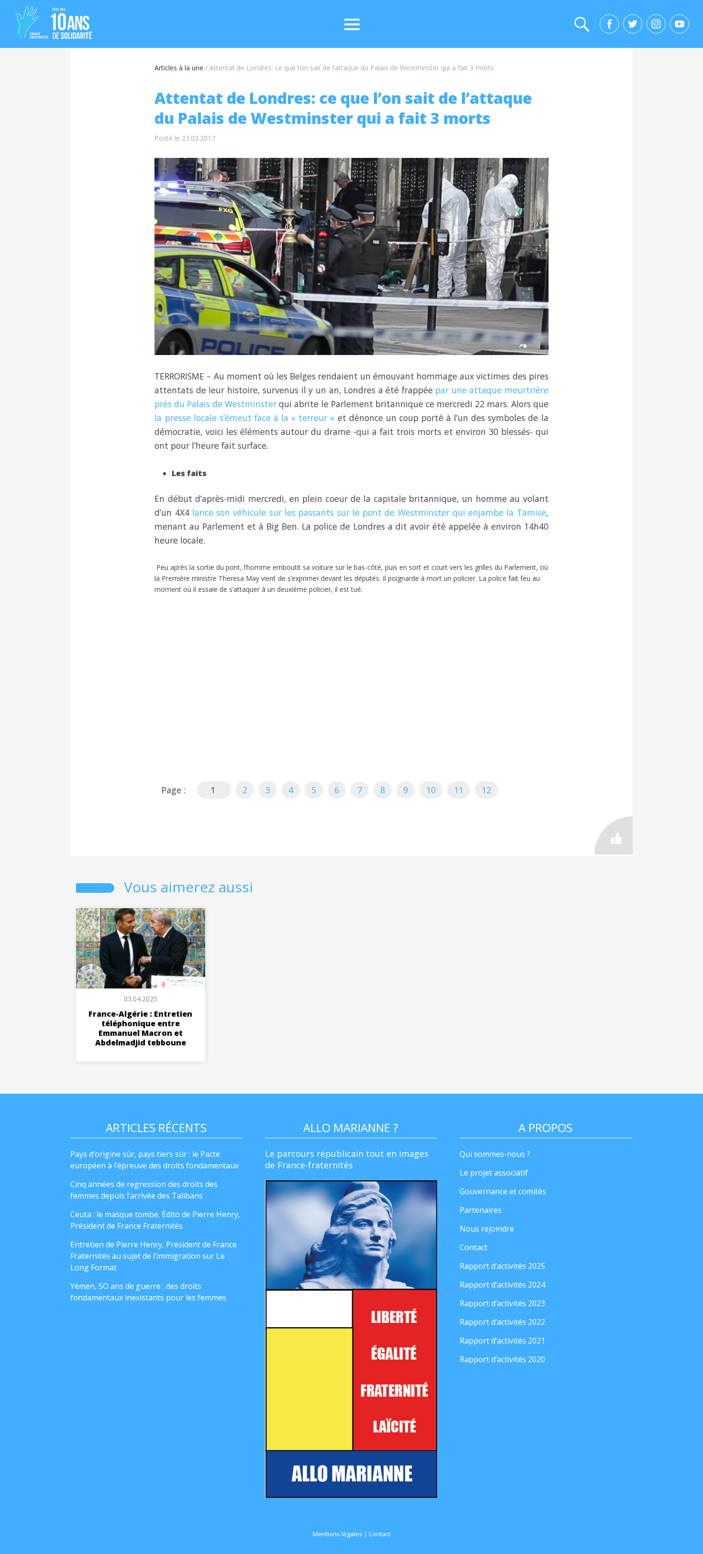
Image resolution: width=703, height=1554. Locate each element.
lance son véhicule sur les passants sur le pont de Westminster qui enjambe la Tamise (369, 512)
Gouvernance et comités (503, 1191)
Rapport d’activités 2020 (502, 1359)
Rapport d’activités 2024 (502, 1284)
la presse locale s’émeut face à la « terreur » (244, 417)
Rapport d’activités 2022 (502, 1322)
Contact (473, 1247)
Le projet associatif (494, 1172)
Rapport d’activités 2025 (502, 1266)
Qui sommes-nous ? (495, 1154)
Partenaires (481, 1210)
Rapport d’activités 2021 (502, 1340)
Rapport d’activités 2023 (502, 1303)
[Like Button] (613, 835)
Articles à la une (178, 67)
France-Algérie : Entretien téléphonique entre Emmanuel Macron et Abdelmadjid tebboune (140, 1028)
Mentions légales (337, 1534)
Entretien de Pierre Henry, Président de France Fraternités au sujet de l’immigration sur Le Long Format (153, 1256)
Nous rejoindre (487, 1228)
